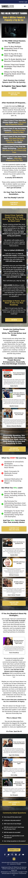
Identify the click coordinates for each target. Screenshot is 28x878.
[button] (25, 6)
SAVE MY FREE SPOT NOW (14, 603)
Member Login (23, 2)
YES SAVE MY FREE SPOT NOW (14, 94)
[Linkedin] (15, 854)
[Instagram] (12, 854)
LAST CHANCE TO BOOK (14, 803)
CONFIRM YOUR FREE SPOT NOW (14, 529)
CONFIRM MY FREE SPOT (14, 203)
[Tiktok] (19, 854)
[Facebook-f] (4, 854)
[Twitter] (8, 854)
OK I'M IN (14, 320)
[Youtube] (23, 854)
